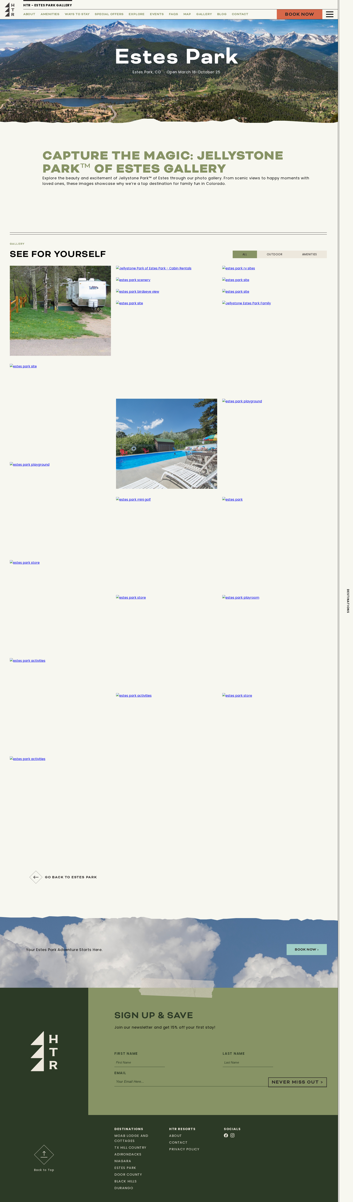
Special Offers (109, 14)
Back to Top (44, 1170)
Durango (123, 1188)
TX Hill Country (130, 1147)
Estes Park (125, 1167)
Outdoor (275, 254)
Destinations (348, 601)
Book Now (299, 14)
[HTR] (9, 9)
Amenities (50, 14)
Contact (240, 14)
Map (187, 14)
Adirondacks (128, 1154)
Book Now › (307, 949)
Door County (128, 1174)
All (244, 254)
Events (157, 14)
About (29, 14)
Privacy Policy (184, 1149)
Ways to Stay (77, 14)
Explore (137, 14)
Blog (222, 14)
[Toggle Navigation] (330, 14)
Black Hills (125, 1181)
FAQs (173, 14)
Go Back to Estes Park (71, 877)
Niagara (122, 1161)
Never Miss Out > (297, 1082)
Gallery (204, 14)
